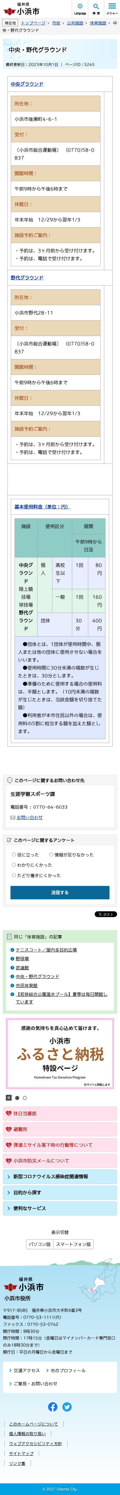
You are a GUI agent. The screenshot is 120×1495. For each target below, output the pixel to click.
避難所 (20, 1129)
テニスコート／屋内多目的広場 (46, 950)
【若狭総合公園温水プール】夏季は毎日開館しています (61, 998)
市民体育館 (27, 985)
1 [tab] (17, 1098)
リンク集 (17, 1463)
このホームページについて (33, 1424)
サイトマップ (21, 1454)
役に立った (28, 855)
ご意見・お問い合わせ (35, 1384)
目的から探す (27, 1192)
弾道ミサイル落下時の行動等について (53, 1145)
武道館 (22, 968)
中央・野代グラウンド (37, 976)
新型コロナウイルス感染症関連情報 (50, 1176)
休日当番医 (25, 1113)
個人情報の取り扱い (27, 1434)
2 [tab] (25, 1098)
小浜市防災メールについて (41, 1160)
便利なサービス (29, 1208)
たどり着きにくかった (39, 875)
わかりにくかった (34, 865)
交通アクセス (27, 1370)
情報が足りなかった (74, 855)
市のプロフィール (68, 1370)
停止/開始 (9, 1098)
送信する (60, 892)
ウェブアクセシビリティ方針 (35, 1444)
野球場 (22, 959)
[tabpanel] (60, 1053)
